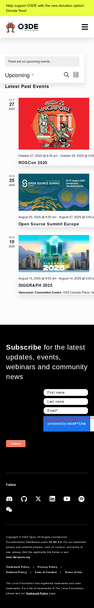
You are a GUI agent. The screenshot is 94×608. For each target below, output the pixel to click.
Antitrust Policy (16, 572)
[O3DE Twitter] (42, 498)
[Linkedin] (56, 498)
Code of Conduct (46, 572)
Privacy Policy (47, 567)
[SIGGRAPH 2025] (54, 253)
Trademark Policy (18, 567)
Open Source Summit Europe (49, 224)
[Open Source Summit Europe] (54, 192)
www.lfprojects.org (18, 557)
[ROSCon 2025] (54, 124)
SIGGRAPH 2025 (36, 285)
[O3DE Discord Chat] (13, 498)
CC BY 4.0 (55, 542)
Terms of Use (73, 572)
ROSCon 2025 (33, 162)
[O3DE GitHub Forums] (28, 498)
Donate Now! (16, 11)
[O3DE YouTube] (70, 498)
